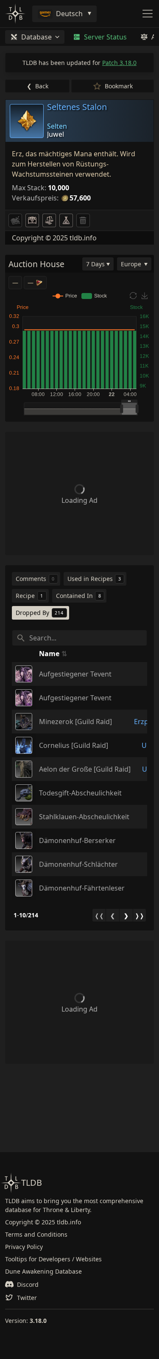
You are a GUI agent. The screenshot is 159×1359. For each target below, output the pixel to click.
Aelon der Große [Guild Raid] (85, 769)
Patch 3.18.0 (119, 63)
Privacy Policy (24, 1247)
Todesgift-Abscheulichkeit (80, 793)
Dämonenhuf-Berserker (77, 840)
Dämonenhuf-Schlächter (78, 864)
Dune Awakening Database (43, 1271)
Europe (131, 264)
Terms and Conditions (36, 1234)
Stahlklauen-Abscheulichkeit (84, 816)
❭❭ (139, 915)
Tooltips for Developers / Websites (53, 1259)
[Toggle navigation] (147, 13)
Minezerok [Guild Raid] (75, 721)
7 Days (95, 264)
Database (36, 37)
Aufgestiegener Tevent (75, 674)
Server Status (105, 37)
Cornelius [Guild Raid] (73, 745)
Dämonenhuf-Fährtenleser (82, 888)
